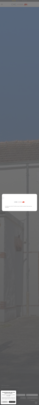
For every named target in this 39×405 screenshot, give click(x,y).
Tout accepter (12, 401)
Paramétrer (5, 401)
